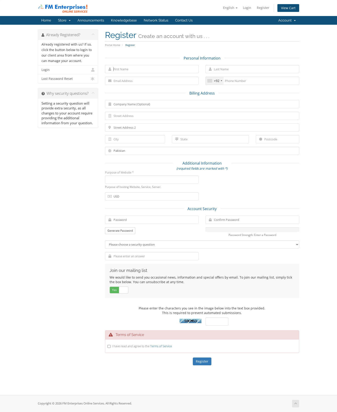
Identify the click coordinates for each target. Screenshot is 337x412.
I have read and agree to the (142, 346)
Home (46, 20)
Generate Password (120, 231)
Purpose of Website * (119, 172)
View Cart (288, 8)
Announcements (90, 20)
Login (247, 7)
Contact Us (184, 20)
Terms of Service (161, 346)
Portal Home (112, 45)
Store (63, 20)
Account (285, 20)
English (229, 7)
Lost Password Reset (57, 79)
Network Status (156, 20)
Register (263, 7)
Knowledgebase (124, 20)
